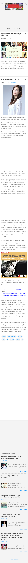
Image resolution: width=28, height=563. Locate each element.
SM (13, 28)
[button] (26, 34)
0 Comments (13, 82)
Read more (23, 471)
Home (8, 28)
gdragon (12, 339)
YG (22, 339)
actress (4, 336)
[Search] (26, 4)
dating (3, 339)
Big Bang (20, 336)
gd (7, 339)
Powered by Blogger (14, 559)
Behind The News (12, 336)
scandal (18, 339)
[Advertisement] (14, 18)
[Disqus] (14, 359)
